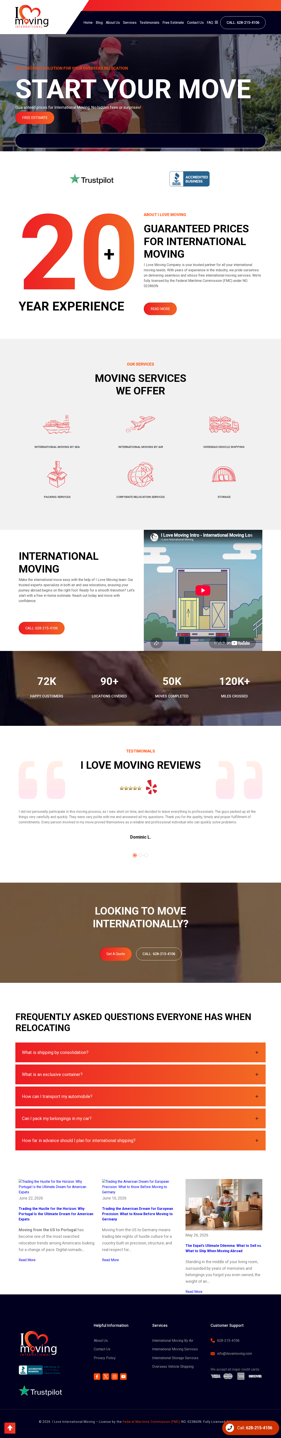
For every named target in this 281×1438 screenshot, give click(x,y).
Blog (99, 22)
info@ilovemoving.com (234, 1354)
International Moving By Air (172, 1340)
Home (88, 22)
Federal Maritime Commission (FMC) (151, 1421)
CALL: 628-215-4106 (243, 22)
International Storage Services (175, 1358)
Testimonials (149, 22)
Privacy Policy (105, 1358)
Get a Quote (115, 954)
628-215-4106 (228, 1340)
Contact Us (195, 22)
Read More (160, 309)
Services (130, 22)
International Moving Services (175, 1349)
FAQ (210, 22)
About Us (113, 22)
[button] (9, 1428)
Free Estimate (173, 22)
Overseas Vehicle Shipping (173, 1367)
